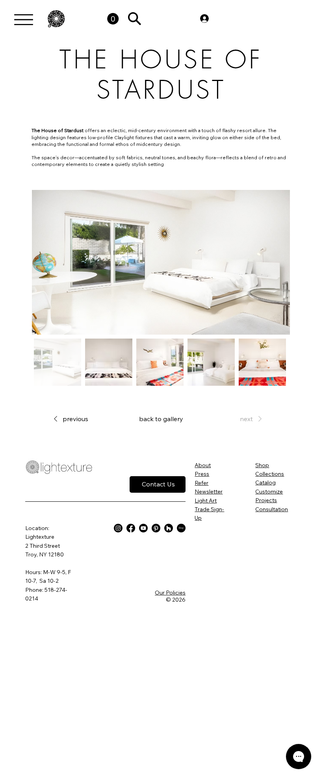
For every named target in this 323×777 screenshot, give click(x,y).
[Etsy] (181, 528)
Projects (266, 500)
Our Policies (170, 592)
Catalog (265, 482)
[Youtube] (143, 528)
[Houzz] (168, 528)
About (203, 465)
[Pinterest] (156, 528)
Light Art (206, 500)
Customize (269, 491)
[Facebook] (130, 528)
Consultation (271, 509)
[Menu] (24, 20)
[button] (113, 18)
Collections (269, 473)
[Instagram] (118, 528)
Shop (262, 465)
